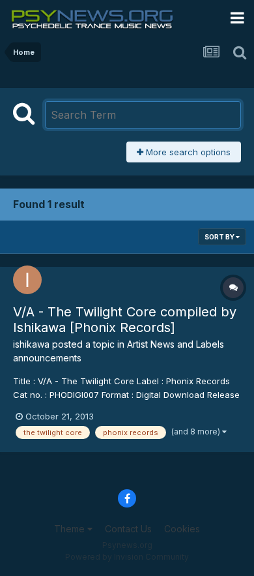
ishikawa (31, 344)
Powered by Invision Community (127, 557)
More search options (187, 152)
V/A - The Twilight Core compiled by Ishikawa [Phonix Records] (124, 319)
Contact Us (128, 528)
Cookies (182, 528)
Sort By (220, 237)
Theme (70, 528)
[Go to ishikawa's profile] (27, 279)
